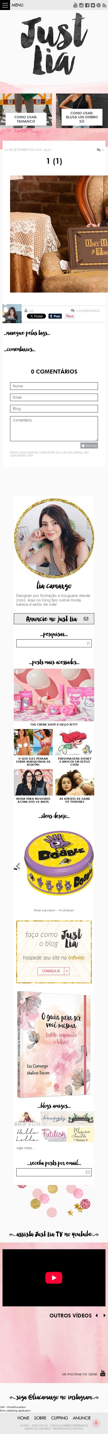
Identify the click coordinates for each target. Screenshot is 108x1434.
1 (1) (54, 161)
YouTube (75, 5)
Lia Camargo (42, 1428)
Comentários (88, 310)
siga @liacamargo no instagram (54, 1397)
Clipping (59, 1418)
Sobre (40, 1418)
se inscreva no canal (79, 1374)
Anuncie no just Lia (51, 619)
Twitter (93, 5)
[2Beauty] (80, 1135)
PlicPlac (78, 1428)
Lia (31, 311)
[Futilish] (54, 1135)
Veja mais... (25, 1148)
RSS (104, 5)
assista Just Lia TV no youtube (54, 1234)
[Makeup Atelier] (27, 1119)
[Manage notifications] (96, 1423)
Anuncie (82, 1418)
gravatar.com (21, 455)
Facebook (87, 5)
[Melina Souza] (54, 1119)
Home (23, 1418)
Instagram (81, 5)
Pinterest (98, 5)
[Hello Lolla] (27, 1135)
